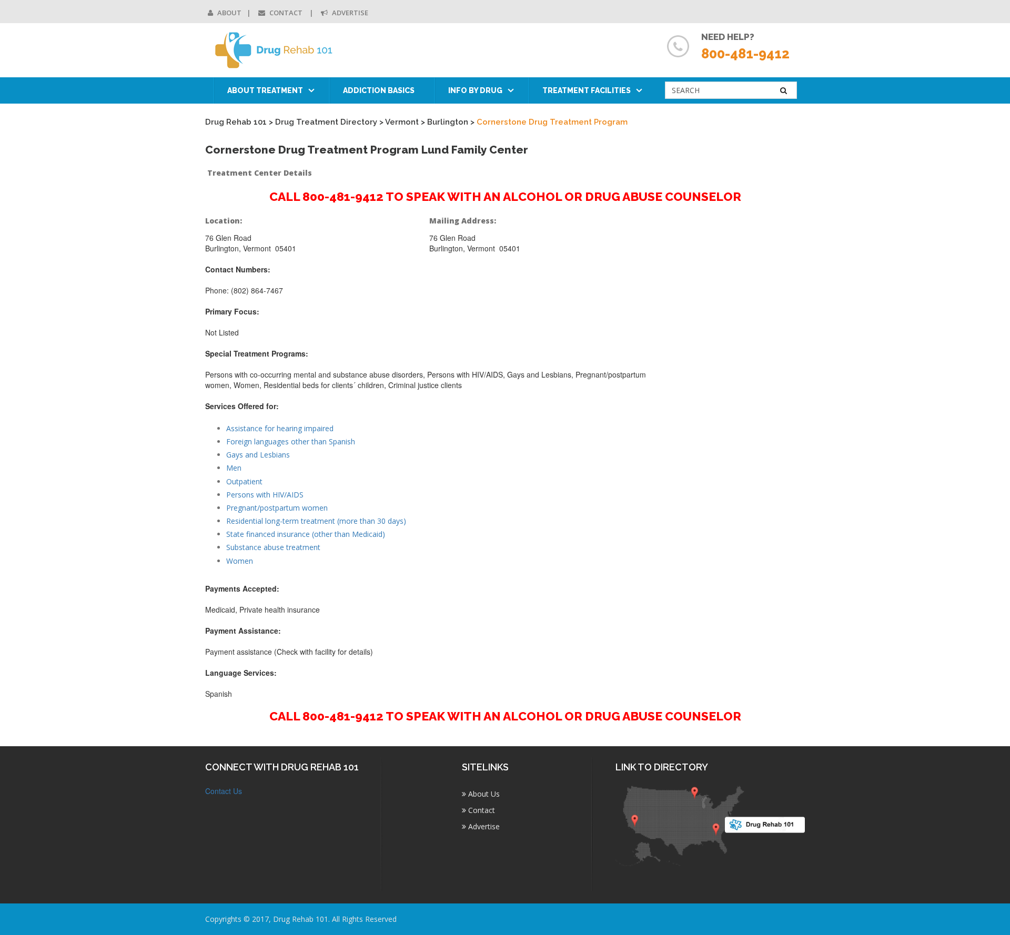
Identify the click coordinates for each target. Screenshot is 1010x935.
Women (239, 561)
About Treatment (265, 90)
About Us (483, 794)
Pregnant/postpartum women (277, 508)
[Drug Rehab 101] (274, 50)
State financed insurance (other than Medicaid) (305, 534)
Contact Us (223, 791)
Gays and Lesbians (258, 455)
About (228, 12)
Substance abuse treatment (273, 547)
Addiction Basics (379, 90)
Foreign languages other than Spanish (290, 441)
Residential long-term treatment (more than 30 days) (316, 521)
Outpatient (244, 481)
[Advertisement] (736, 372)
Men (233, 468)
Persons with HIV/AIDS (265, 495)
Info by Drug (475, 90)
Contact (286, 12)
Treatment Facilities (586, 90)
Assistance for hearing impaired (280, 428)
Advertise (349, 12)
